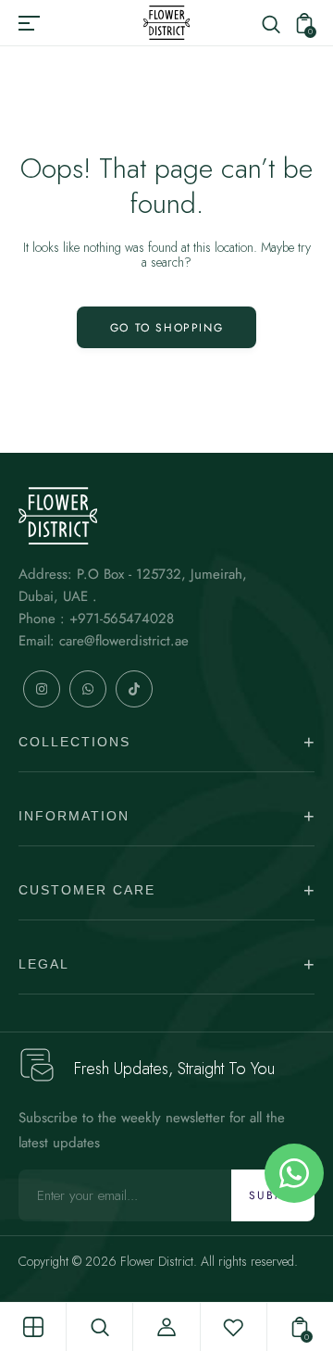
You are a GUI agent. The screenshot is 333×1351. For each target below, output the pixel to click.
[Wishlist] (233, 1327)
